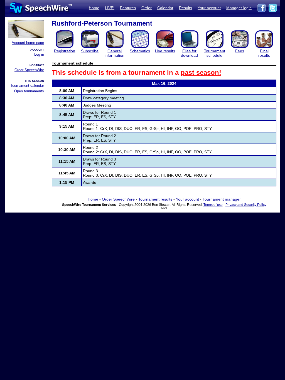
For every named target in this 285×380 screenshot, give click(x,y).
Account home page (28, 43)
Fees (239, 51)
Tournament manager (222, 199)
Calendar (165, 8)
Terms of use (213, 205)
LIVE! (109, 8)
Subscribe (90, 51)
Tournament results (155, 199)
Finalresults (264, 53)
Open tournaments (29, 91)
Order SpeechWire (29, 70)
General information (114, 53)
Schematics (140, 51)
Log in (39, 54)
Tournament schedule (214, 53)
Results (185, 8)
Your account (209, 8)
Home (94, 8)
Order (146, 8)
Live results (165, 51)
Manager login (239, 8)
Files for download (189, 53)
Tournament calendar (27, 85)
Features (128, 8)
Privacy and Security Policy (245, 205)
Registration (64, 51)
